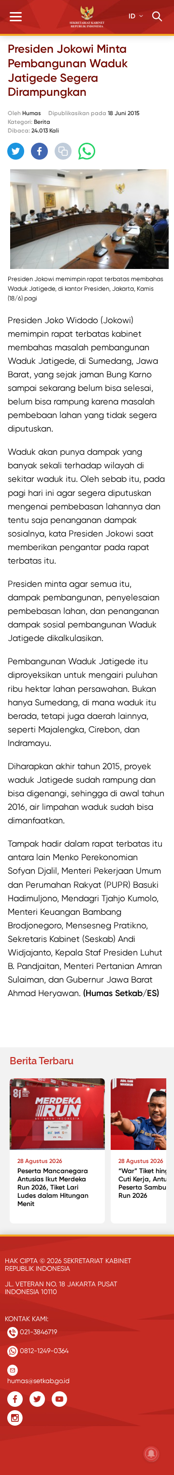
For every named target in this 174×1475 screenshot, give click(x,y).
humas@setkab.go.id (38, 1378)
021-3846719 (37, 1332)
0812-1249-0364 (43, 1351)
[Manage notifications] (151, 1453)
